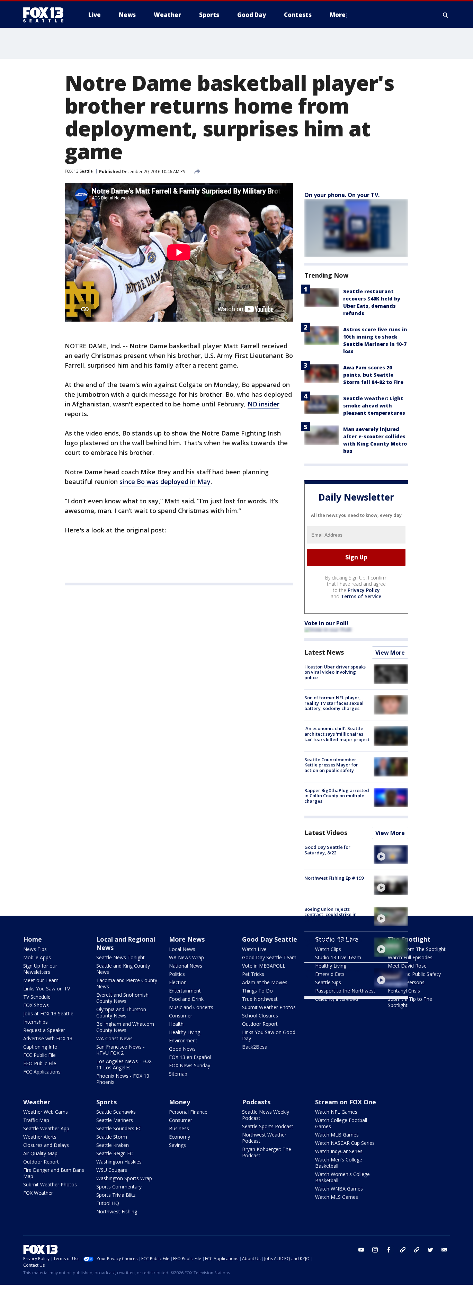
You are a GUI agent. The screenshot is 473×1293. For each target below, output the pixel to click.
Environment (183, 1040)
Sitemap (178, 1073)
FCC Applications (42, 1071)
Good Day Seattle (269, 939)
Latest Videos (325, 832)
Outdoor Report (260, 1024)
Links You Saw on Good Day (268, 1035)
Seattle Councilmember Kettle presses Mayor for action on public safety (331, 764)
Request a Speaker (44, 1030)
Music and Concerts (191, 1007)
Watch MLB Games (337, 1134)
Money (179, 1102)
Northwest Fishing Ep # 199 (334, 878)
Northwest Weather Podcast (264, 1137)
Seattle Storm (111, 1136)
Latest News (324, 652)
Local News (182, 949)
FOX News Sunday (189, 1065)
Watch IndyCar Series (339, 1151)
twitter (430, 1249)
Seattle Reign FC (114, 1153)
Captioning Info (40, 1046)
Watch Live (254, 949)
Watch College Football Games (341, 1123)
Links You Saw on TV (46, 988)
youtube (361, 1249)
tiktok (402, 1249)
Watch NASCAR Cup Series (345, 1143)
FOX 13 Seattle (79, 171)
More (338, 15)
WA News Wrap (186, 957)
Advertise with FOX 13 (47, 1038)
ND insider (263, 404)
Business (179, 1128)
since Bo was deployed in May (165, 481)
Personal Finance (188, 1111)
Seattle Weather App (46, 1128)
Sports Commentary (119, 1186)
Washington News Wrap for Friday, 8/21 (334, 943)
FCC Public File (39, 1055)
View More (390, 652)
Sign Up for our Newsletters (40, 968)
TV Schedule (37, 997)
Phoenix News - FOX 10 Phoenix (122, 1078)
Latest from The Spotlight (417, 949)
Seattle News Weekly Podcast (265, 1114)
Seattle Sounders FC (119, 1128)
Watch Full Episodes (410, 957)
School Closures (260, 1015)
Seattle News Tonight (120, 957)
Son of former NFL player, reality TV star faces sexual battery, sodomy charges (334, 702)
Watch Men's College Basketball (338, 1162)
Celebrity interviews (336, 999)
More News (187, 939)
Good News (182, 1048)
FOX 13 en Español (190, 1057)
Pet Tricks (253, 974)
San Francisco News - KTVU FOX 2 (120, 1049)
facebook (388, 1249)
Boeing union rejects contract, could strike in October (330, 914)
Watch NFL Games (336, 1111)
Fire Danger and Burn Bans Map (53, 1173)
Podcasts (256, 1102)
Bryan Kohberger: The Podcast (266, 1152)
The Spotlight (409, 939)
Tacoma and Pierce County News (126, 983)
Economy (179, 1136)
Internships (35, 1021)
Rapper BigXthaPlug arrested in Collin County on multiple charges (336, 795)
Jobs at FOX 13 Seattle (48, 1013)
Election (178, 982)
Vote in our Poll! (326, 623)
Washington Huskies (119, 1161)
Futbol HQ (107, 1203)
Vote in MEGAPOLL (263, 965)
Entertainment (185, 990)
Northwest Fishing (116, 1211)
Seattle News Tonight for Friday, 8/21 (332, 973)
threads (416, 1249)
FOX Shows (36, 1005)
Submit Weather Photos (269, 1007)
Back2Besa (254, 1046)
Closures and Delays (46, 1145)
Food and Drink (186, 999)
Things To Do (257, 990)
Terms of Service (361, 596)
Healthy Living (184, 1032)
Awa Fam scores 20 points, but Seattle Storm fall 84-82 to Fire (373, 374)
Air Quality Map (40, 1153)
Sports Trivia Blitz (115, 1195)
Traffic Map (36, 1120)
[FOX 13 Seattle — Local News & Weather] (46, 15)
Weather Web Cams (45, 1111)
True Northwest (260, 999)
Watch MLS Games (336, 1197)
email (444, 1249)
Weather (36, 1102)
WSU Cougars (111, 1170)
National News (185, 965)
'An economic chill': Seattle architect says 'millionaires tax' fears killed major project (336, 733)
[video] (391, 854)
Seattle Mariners (114, 1120)
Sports (106, 1102)
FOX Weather (38, 1192)
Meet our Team (41, 980)
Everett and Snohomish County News (122, 997)
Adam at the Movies (264, 982)
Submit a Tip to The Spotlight (410, 1002)
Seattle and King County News (123, 968)
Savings (177, 1145)
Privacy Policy (364, 590)
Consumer (180, 1015)
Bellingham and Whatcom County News (125, 1027)
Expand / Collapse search (445, 15)
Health (176, 1024)
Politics (177, 974)
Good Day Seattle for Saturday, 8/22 (327, 850)
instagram (375, 1249)
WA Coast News (114, 1038)
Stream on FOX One (345, 1102)
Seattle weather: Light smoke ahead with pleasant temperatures (374, 405)
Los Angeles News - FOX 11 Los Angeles (124, 1064)
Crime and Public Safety (414, 974)
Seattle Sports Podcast (267, 1126)
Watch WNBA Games (339, 1188)
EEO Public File (39, 1063)
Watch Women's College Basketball (342, 1177)
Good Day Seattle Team (269, 957)
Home (32, 939)
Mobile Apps (37, 957)
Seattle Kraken (112, 1145)
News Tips (35, 949)
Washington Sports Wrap (124, 1178)
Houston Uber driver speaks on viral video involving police (335, 672)
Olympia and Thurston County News (121, 1012)
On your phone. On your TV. (342, 195)
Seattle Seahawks (116, 1111)
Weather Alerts (39, 1136)
